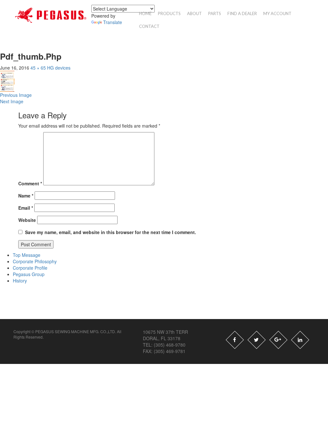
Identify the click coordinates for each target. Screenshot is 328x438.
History (20, 280)
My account (277, 13)
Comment (30, 183)
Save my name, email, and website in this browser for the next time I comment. (110, 232)
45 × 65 (38, 67)
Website (27, 220)
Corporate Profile (30, 268)
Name (25, 195)
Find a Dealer (242, 13)
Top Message (26, 255)
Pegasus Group (29, 274)
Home (145, 13)
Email (25, 208)
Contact (149, 26)
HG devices (58, 67)
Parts (214, 13)
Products (169, 13)
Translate (112, 22)
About (194, 13)
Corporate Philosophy (35, 261)
